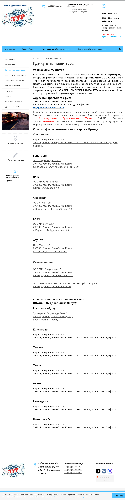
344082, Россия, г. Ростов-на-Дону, (53, 316)
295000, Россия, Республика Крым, (52, 272)
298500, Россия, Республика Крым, (52, 248)
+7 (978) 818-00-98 (73, 470)
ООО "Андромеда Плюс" (47, 160)
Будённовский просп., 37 (47, 319)
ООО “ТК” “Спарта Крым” (47, 269)
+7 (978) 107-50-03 (73, 473)
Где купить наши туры (15, 70)
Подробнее (9, 181)
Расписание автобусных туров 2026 (56, 49)
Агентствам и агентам (14, 80)
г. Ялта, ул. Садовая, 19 (46, 187)
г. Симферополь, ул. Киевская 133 (52, 286)
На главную (10, 59)
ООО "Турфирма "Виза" (46, 181)
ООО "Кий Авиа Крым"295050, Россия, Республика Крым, (65, 283)
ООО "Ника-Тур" (42, 202)
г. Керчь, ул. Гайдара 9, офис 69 (51, 230)
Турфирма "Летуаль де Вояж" (50, 313)
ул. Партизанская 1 (56, 251)
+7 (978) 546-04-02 (73, 467)
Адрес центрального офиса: (49, 139)
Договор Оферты (12, 107)
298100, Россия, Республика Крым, (53, 205)
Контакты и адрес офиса (15, 75)
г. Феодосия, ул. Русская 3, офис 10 (52, 208)
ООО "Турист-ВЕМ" (43, 223)
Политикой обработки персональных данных (71, 497)
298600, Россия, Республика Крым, (53, 184)
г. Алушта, (39, 251)
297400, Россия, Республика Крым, (53, 163)
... (114, 49)
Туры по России (28, 49)
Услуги (8, 96)
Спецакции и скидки (13, 101)
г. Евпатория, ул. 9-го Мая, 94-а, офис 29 (56, 166)
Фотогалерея (10, 91)
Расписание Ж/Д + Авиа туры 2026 (92, 49)
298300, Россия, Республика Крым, (53, 226)
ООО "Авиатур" (41, 244)
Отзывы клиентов (12, 86)
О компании (10, 49)
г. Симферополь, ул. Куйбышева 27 (53, 275)
